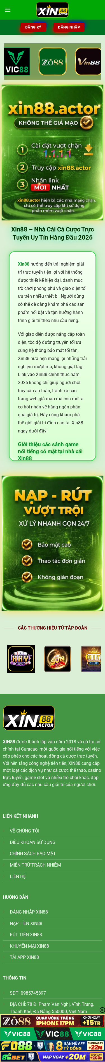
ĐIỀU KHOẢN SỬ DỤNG (32, 842)
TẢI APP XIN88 (24, 957)
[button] (7, 9)
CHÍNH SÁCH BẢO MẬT (33, 853)
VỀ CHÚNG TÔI (24, 831)
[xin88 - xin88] (53, 10)
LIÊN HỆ (18, 876)
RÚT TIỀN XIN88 (26, 934)
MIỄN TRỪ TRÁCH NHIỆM (35, 865)
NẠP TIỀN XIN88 (26, 923)
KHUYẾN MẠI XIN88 (29, 946)
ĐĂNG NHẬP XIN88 (29, 912)
